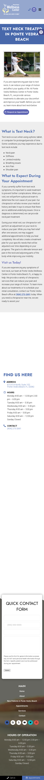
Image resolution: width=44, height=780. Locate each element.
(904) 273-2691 (29, 9)
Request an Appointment (17, 112)
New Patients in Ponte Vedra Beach (22, 701)
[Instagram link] (36, 722)
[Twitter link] (30, 722)
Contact (22, 716)
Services (22, 711)
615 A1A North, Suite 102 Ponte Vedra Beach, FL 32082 (20, 386)
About (22, 696)
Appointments (22, 706)
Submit (7, 670)
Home (22, 691)
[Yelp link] (18, 722)
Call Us (12, 778)
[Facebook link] (7, 722)
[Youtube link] (24, 722)
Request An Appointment (34, 9)
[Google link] (13, 722)
